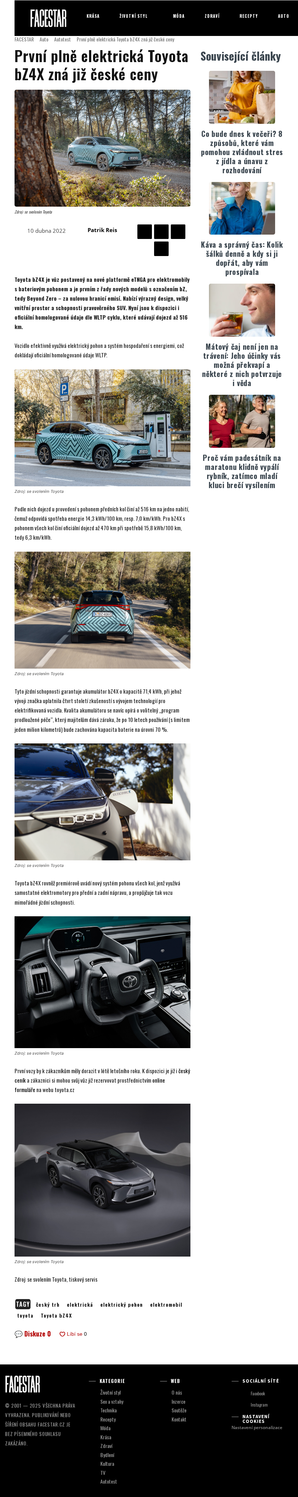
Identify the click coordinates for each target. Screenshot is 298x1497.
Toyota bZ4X (56, 1315)
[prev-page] (234, 507)
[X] (161, 231)
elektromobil (166, 1304)
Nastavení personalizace (256, 1427)
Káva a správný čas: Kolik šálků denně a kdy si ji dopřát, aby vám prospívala (242, 258)
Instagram (259, 1405)
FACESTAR (24, 39)
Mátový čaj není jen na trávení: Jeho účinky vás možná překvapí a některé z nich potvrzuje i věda (242, 364)
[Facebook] (144, 231)
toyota (25, 1315)
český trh (48, 1304)
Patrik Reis (102, 230)
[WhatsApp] (161, 249)
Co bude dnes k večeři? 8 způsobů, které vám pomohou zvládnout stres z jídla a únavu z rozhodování (242, 151)
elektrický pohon (121, 1304)
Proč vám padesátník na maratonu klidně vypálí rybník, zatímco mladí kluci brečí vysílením (242, 471)
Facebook (258, 1393)
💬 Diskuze (33, 1333)
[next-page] (246, 507)
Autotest (62, 39)
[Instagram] (244, 1405)
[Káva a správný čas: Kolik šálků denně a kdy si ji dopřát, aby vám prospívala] (242, 208)
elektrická (80, 1304)
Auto (44, 39)
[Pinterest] (178, 231)
